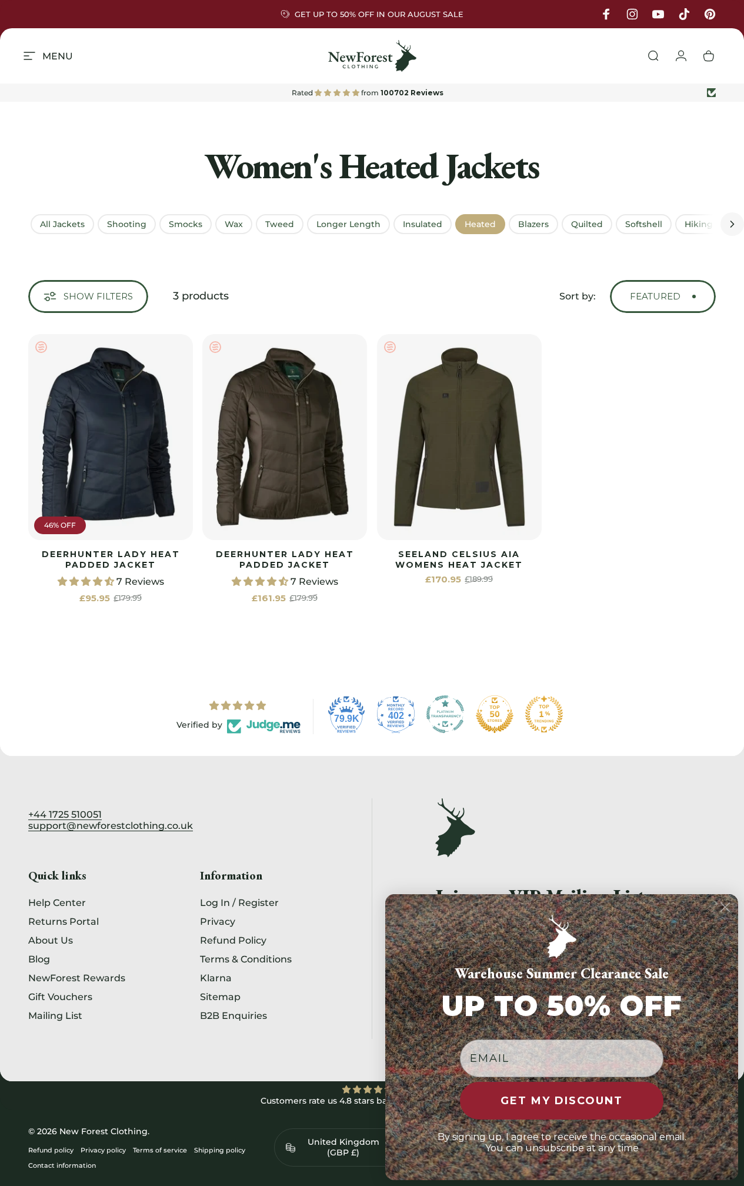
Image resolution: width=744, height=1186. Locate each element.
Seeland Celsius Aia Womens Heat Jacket (459, 559)
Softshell (643, 224)
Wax (234, 224)
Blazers (533, 224)
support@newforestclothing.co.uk (110, 825)
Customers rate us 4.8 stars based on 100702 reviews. (372, 1100)
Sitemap (220, 996)
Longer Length (348, 224)
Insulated (422, 224)
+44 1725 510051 (65, 814)
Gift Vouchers (60, 996)
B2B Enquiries (233, 1015)
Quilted (587, 224)
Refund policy (51, 1150)
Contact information (62, 1165)
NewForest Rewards (76, 978)
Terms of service (160, 1150)
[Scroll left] (12, 224)
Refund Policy (233, 940)
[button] (87, 581)
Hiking (699, 224)
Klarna (216, 978)
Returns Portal (63, 921)
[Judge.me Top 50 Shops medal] (494, 714)
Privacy (217, 921)
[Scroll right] (732, 224)
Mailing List (55, 1015)
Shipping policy (219, 1150)
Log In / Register (239, 902)
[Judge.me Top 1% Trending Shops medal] (544, 714)
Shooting (126, 224)
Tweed (279, 224)
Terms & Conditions (246, 959)
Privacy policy (103, 1150)
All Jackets (62, 224)
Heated (480, 224)
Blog (39, 959)
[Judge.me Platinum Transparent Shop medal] (445, 714)
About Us (50, 940)
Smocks (185, 224)
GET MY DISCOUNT (562, 1100)
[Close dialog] (725, 907)
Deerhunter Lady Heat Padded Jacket (111, 559)
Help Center (57, 902)
